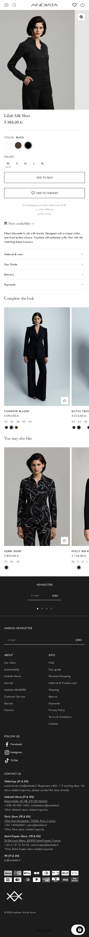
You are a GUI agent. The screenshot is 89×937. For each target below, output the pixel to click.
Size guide (55, 669)
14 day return (44, 213)
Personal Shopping (60, 676)
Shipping (54, 689)
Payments (54, 703)
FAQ (51, 662)
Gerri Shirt (13, 551)
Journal (8, 683)
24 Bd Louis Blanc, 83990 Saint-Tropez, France (32, 840)
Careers (9, 710)
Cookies (53, 723)
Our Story (10, 662)
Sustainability (11, 669)
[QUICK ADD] (64, 400)
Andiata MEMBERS (15, 689)
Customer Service (14, 696)
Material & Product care (63, 683)
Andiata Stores (12, 676)
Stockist (8, 703)
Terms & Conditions (60, 716)
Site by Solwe (29, 912)
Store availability (19, 223)
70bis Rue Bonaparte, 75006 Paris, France (29, 820)
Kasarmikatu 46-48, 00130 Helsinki (25, 801)
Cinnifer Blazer (16, 411)
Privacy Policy (57, 710)
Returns (53, 696)
